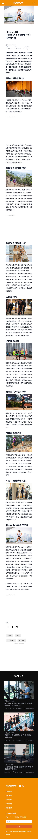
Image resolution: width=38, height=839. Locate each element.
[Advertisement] (19, 129)
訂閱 (19, 827)
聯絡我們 (9, 796)
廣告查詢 (9, 808)
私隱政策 (9, 800)
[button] (2, 2)
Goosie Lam (12, 45)
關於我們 (9, 792)
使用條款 (9, 804)
